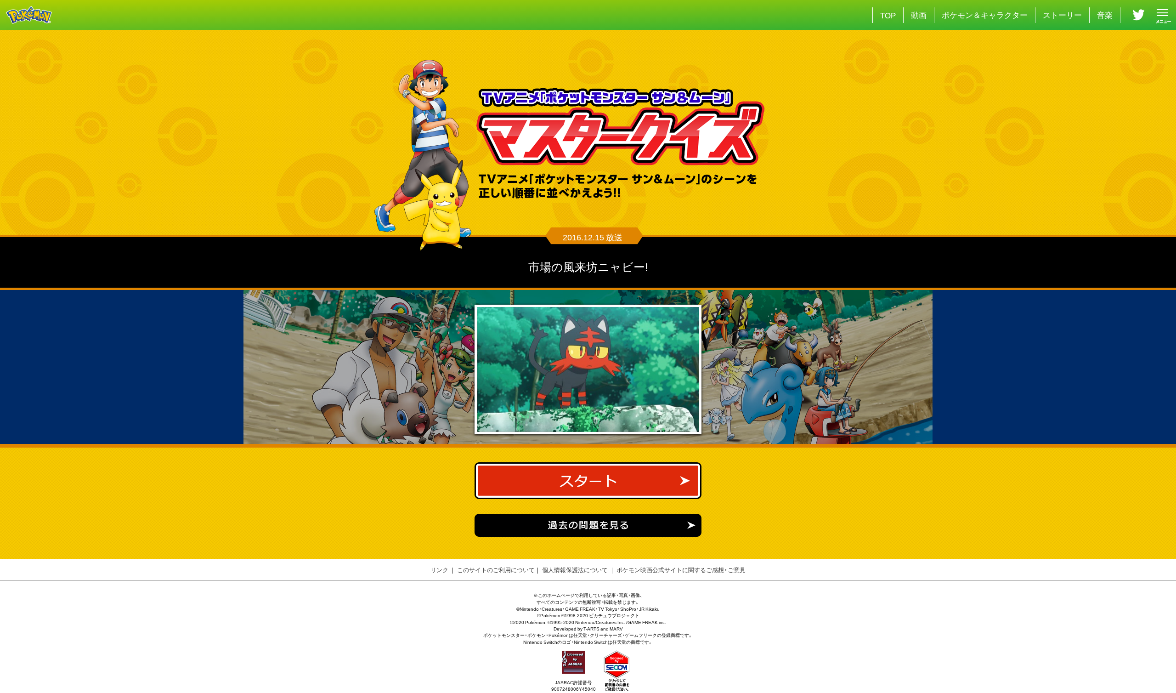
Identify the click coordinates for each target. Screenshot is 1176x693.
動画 (919, 14)
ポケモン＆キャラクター (985, 14)
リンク (439, 569)
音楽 (1105, 14)
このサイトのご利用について (496, 569)
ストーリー (1062, 14)
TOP (888, 15)
